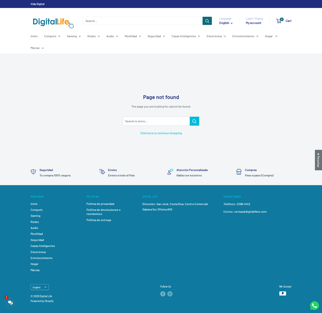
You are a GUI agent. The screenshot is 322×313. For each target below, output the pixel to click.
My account (253, 23)
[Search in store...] (194, 121)
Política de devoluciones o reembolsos (103, 211)
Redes (91, 36)
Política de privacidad (100, 203)
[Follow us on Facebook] (162, 293)
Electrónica (214, 36)
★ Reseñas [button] (318, 160)
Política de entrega (98, 220)
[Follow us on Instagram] (170, 293)
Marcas (35, 47)
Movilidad (131, 36)
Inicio (34, 36)
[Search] (207, 21)
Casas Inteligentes (184, 36)
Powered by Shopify (42, 301)
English (36, 287)
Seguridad (154, 36)
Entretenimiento (243, 36)
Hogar (269, 36)
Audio (110, 36)
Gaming (72, 36)
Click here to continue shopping (161, 133)
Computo (50, 36)
